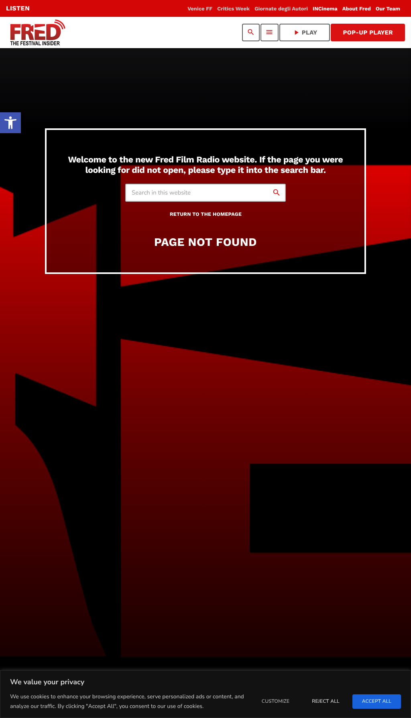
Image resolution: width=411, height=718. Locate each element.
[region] (205, 694)
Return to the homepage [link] (206, 214)
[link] (10, 122)
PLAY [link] (304, 32)
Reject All (325, 701)
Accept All (376, 701)
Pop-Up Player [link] (368, 32)
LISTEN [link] (18, 8)
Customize (275, 701)
